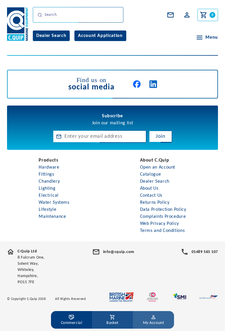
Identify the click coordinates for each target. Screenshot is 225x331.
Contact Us (151, 195)
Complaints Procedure (163, 216)
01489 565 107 (205, 252)
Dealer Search (154, 181)
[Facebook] (136, 84)
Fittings (46, 174)
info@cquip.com (118, 252)
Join (160, 136)
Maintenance (52, 216)
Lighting (47, 188)
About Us (149, 188)
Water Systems (54, 202)
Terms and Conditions (162, 230)
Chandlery (49, 181)
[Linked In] (153, 84)
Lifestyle (47, 209)
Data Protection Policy (163, 209)
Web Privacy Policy (159, 223)
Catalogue (150, 174)
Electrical (48, 195)
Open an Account (157, 167)
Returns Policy (155, 202)
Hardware (49, 167)
